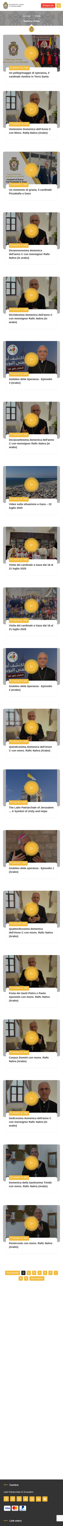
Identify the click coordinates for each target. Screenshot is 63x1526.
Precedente (13, 1273)
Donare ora (48, 5)
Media (37, 16)
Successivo (37, 1278)
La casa (26, 16)
